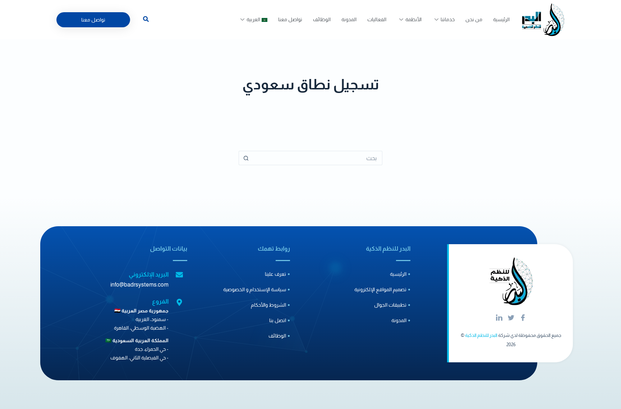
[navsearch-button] (146, 20)
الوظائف (322, 19)
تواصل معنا (290, 19)
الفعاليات (376, 19)
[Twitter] (511, 318)
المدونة (348, 19)
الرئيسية (501, 19)
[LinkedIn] (499, 318)
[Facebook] (523, 318)
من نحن (473, 19)
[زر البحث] (246, 158)
